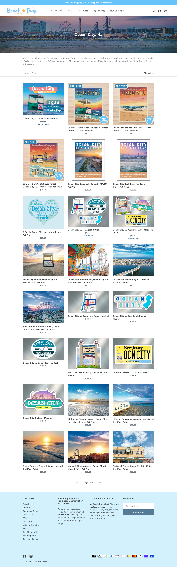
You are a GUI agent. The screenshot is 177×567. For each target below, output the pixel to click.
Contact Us (28, 514)
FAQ (25, 518)
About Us (27, 507)
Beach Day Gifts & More (38, 561)
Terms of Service (30, 539)
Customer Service (31, 511)
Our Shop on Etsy (31, 532)
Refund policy (29, 535)
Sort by (26, 73)
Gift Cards (27, 521)
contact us (72, 520)
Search (26, 504)
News (25, 528)
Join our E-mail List (32, 525)
